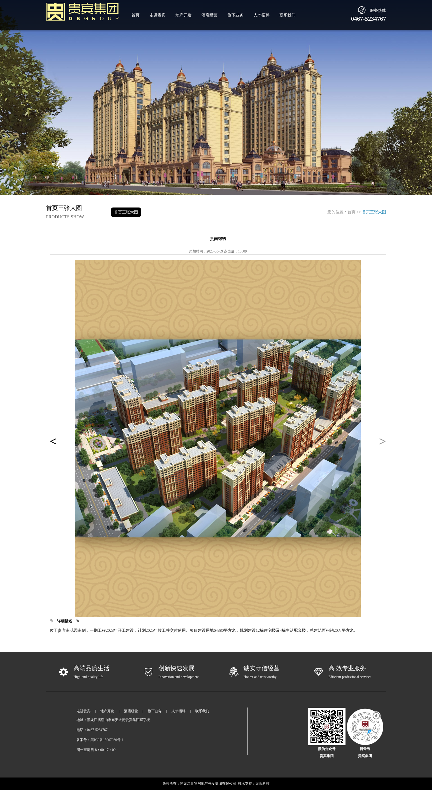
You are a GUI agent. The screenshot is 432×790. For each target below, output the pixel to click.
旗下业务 (236, 15)
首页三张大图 (126, 212)
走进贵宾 (158, 15)
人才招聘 (262, 15)
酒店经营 (210, 15)
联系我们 (288, 15)
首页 (136, 15)
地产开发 (184, 15)
